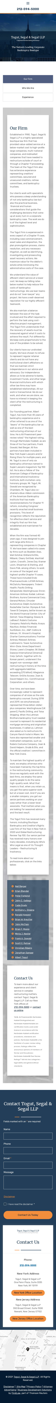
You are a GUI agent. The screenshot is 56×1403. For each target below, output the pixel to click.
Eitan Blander (22, 891)
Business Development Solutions (35, 1390)
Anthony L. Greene (24, 910)
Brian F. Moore (22, 929)
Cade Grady (21, 905)
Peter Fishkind (22, 896)
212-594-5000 (28, 9)
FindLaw (16, 1393)
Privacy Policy (34, 1386)
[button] (28, 3)
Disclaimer (9, 1196)
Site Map (20, 1386)
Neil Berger (20, 886)
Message (9, 1172)
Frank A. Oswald (23, 938)
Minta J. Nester (23, 933)
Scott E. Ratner (23, 943)
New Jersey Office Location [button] (28, 1318)
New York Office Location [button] (28, 1292)
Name (7, 1129)
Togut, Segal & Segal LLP (26, 1377)
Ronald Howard (23, 914)
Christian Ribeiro (23, 948)
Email (7, 1158)
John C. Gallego (23, 900)
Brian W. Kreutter (23, 919)
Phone (7, 1143)
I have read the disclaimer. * (21, 1204)
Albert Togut (21, 957)
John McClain (22, 924)
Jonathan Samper (24, 952)
